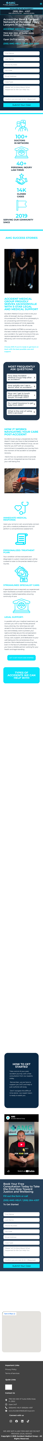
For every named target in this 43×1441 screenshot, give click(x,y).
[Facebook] (10, 1304)
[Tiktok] (22, 1304)
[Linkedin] (16, 1304)
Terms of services (12, 1373)
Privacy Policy (10, 1369)
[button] (41, 4)
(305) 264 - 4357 (21, 11)
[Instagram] (4, 1304)
